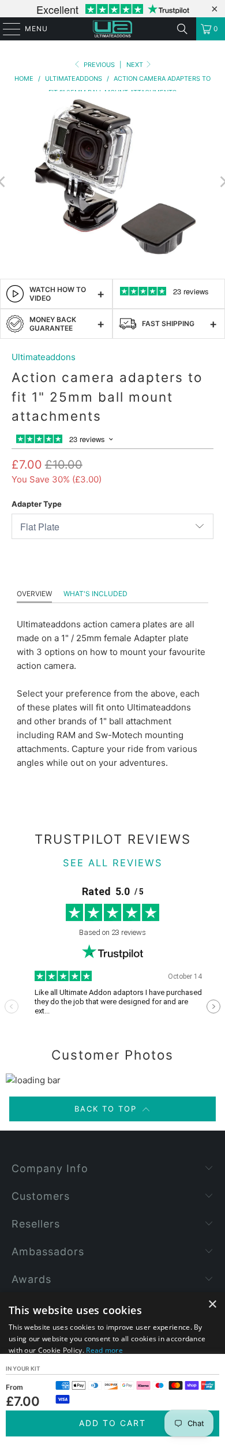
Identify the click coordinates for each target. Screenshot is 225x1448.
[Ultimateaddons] (113, 28)
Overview (34, 593)
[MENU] (6, 28)
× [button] (212, 1304)
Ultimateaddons (44, 356)
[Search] (182, 28)
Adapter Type (37, 503)
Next (135, 65)
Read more (104, 1350)
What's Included (95, 593)
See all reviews (113, 863)
